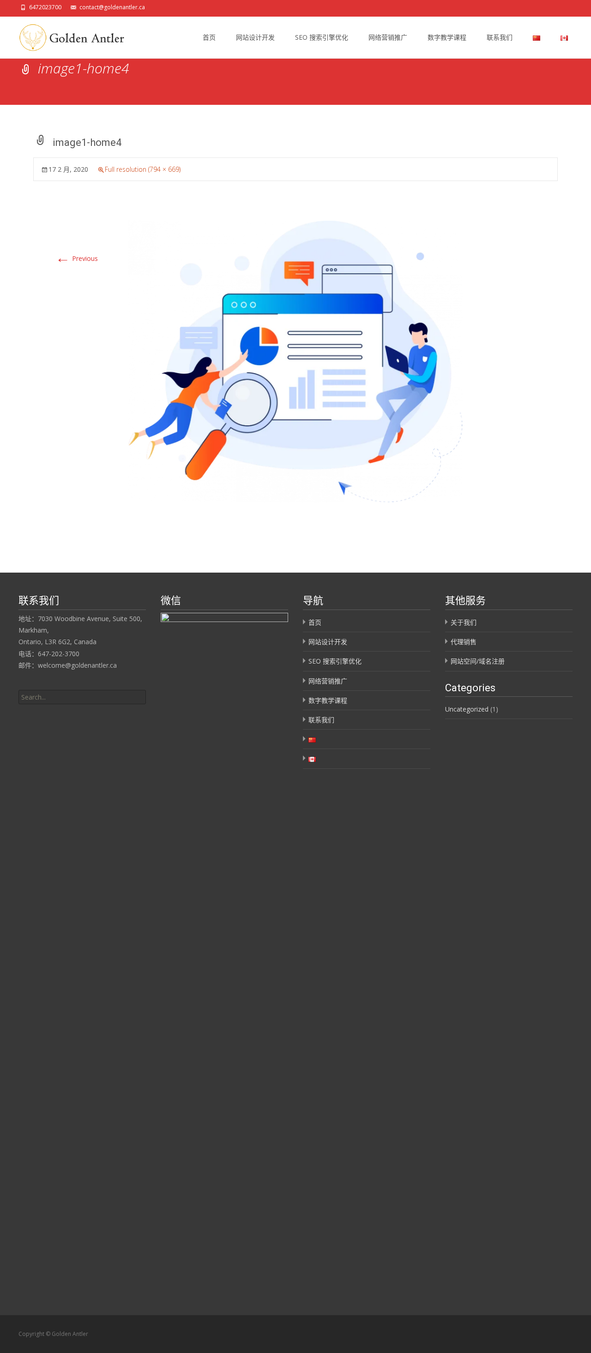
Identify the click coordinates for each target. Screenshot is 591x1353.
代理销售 (463, 641)
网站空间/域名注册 (478, 661)
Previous (76, 258)
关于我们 (463, 622)
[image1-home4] (295, 360)
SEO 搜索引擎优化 (321, 37)
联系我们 (500, 37)
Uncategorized (466, 709)
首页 (209, 37)
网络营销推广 (387, 37)
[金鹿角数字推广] (69, 35)
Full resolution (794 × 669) (143, 169)
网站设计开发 (255, 37)
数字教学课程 (447, 37)
